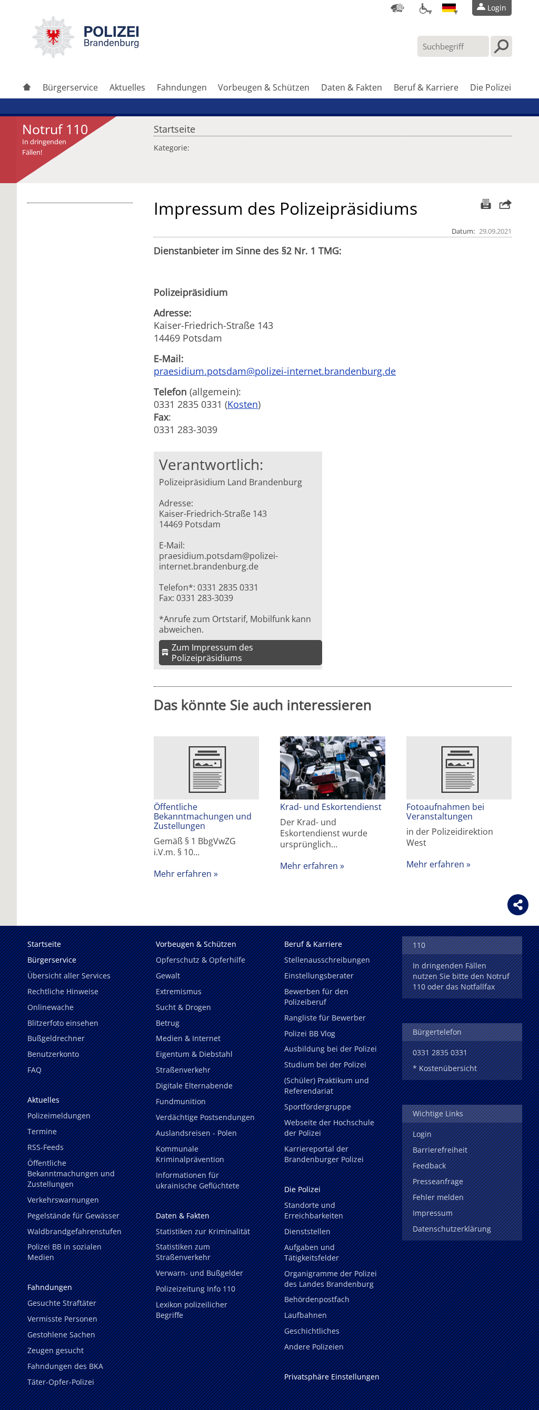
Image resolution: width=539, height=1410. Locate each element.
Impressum (433, 1213)
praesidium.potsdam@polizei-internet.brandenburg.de (275, 371)
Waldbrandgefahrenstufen (74, 1231)
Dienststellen (307, 1231)
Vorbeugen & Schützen (264, 87)
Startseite (174, 126)
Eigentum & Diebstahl (194, 1054)
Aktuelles (127, 87)
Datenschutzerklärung (452, 1229)
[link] (85, 55)
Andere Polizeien (314, 1347)
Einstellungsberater (319, 976)
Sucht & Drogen (183, 1007)
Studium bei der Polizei (325, 1064)
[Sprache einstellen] (449, 8)
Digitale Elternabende (194, 1086)
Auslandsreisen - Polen (196, 1133)
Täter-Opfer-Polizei (60, 1382)
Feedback (429, 1166)
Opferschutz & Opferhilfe (200, 960)
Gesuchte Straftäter (61, 1303)
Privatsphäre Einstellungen (332, 1377)
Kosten (242, 404)
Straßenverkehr (183, 1070)
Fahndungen (182, 87)
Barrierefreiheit (440, 1150)
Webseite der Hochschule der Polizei (329, 1127)
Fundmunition (181, 1101)
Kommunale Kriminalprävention (190, 1154)
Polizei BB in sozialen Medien (64, 1252)
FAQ (34, 1070)
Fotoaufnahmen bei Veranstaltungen (445, 811)
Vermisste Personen (62, 1319)
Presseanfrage (438, 1181)
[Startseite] (27, 88)
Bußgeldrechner (56, 1038)
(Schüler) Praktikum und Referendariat (326, 1085)
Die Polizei (490, 87)
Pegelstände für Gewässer (73, 1216)
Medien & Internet (188, 1038)
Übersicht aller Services (69, 976)
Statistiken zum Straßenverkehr (183, 1252)
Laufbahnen (305, 1315)
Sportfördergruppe (317, 1107)
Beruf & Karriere (426, 87)
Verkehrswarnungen (63, 1200)
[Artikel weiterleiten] (503, 204)
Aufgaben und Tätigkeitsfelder (311, 1252)
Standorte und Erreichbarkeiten (313, 1210)
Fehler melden (438, 1197)
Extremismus (179, 991)
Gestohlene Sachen (61, 1334)
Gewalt (168, 976)
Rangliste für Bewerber (325, 1018)
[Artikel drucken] (484, 204)
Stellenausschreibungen (327, 960)
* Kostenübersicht (445, 1068)
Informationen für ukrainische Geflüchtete (197, 1180)
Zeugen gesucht (55, 1350)
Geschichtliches (312, 1331)
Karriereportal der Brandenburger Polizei (324, 1154)
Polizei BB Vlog (309, 1033)
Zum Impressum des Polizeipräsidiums (212, 653)
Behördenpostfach (317, 1299)
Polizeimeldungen (59, 1116)
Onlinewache (50, 1007)
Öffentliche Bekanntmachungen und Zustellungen (203, 816)
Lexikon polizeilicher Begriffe (191, 1309)
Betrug (167, 1023)
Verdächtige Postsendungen (205, 1117)
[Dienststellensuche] (397, 8)
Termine (42, 1131)
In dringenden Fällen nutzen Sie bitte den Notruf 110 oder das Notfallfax (461, 976)
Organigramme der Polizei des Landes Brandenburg (330, 1278)
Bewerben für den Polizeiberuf (316, 996)
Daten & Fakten (351, 87)
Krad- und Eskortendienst (331, 807)
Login (422, 1134)
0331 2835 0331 (440, 1052)
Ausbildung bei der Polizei (330, 1049)
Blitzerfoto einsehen (62, 1023)
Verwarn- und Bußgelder (199, 1273)
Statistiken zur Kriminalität (203, 1231)
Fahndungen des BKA (65, 1366)
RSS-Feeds (45, 1147)
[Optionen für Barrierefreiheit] (423, 8)
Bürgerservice (70, 87)
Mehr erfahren (183, 873)
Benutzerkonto (53, 1054)
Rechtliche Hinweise (62, 991)
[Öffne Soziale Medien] (517, 904)
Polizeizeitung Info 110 (195, 1289)
